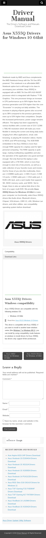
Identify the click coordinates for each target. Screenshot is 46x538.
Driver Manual (23, 16)
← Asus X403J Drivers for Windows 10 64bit (11, 356)
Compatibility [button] (9, 252)
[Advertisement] (23, 57)
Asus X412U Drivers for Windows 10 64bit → (34, 356)
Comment (7, 379)
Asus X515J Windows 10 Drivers (26, 320)
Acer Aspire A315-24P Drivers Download (24, 455)
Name (6, 403)
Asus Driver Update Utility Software (17, 520)
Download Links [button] (10, 257)
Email (5, 409)
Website (6, 415)
